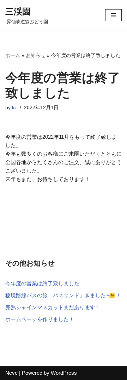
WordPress (64, 373)
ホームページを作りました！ (39, 319)
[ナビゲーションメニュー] (113, 15)
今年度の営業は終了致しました (42, 283)
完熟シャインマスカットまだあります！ (53, 307)
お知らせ (36, 55)
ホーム (12, 55)
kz (14, 107)
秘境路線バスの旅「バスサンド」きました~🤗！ (63, 295)
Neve (11, 373)
